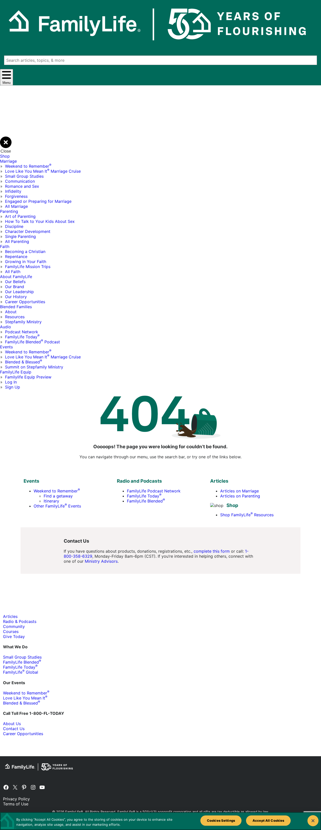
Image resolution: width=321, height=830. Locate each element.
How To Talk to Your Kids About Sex (40, 221)
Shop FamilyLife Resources (247, 514)
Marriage (8, 161)
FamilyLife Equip (15, 371)
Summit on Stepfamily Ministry (34, 366)
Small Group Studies (24, 176)
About (11, 311)
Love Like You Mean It (25, 697)
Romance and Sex (22, 186)
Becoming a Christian (25, 251)
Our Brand (14, 286)
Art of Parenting (20, 216)
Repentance (16, 256)
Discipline (14, 226)
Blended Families (16, 306)
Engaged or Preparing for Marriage (38, 201)
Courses (11, 631)
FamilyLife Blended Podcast (32, 341)
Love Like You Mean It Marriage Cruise (43, 171)
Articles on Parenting (240, 495)
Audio (5, 326)
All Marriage (16, 206)
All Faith (12, 271)
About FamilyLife (16, 276)
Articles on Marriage (239, 490)
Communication (20, 181)
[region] (160, 821)
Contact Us (14, 728)
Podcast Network (21, 331)
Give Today (14, 636)
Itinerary (51, 500)
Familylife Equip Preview (28, 376)
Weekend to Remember (28, 166)
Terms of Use (15, 803)
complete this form (212, 551)
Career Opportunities (25, 301)
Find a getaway (58, 495)
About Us (12, 723)
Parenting (9, 211)
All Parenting (17, 241)
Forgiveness (16, 196)
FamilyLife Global (20, 672)
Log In (11, 382)
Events (6, 346)
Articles (10, 616)
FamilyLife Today (22, 336)
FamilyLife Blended (146, 500)
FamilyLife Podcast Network (154, 490)
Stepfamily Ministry (23, 321)
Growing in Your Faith (25, 261)
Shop (5, 156)
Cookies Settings (221, 820)
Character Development (27, 231)
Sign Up (12, 387)
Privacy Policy (16, 798)
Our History (16, 296)
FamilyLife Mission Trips (27, 266)
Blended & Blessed (23, 361)
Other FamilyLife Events (57, 505)
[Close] (312, 820)
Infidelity (13, 191)
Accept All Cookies (268, 820)
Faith (4, 246)
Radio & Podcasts (19, 621)
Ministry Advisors (101, 561)
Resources (15, 316)
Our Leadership (19, 291)
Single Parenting (20, 236)
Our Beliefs (15, 281)
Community (14, 626)
